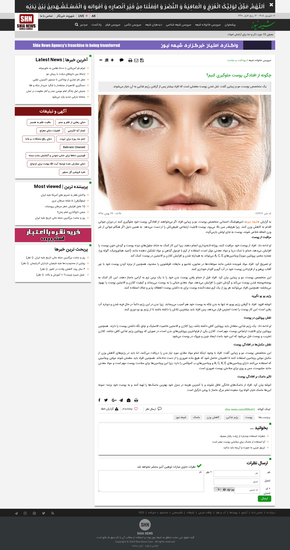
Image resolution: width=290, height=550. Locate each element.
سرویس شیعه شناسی (178, 24)
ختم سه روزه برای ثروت (72, 139)
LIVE (81, 16)
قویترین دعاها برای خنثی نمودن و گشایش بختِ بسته (57, 155)
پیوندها (234, 512)
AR (93, 16)
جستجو (164, 512)
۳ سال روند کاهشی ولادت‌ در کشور (62, 269)
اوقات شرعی (205, 512)
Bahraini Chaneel (74, 147)
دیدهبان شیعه (153, 24)
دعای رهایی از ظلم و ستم (72, 122)
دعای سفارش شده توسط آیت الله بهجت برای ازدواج (57, 164)
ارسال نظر (151, 409)
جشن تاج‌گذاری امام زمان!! (70, 212)
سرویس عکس (132, 24)
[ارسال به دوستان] (136, 60)
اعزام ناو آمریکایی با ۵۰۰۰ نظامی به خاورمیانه (62, 68)
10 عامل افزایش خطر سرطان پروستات (65, 206)
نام (269, 472)
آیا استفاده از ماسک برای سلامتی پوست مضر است (238, 442)
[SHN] (26, 22)
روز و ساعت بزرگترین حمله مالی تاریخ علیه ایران (60, 218)
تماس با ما (46, 16)
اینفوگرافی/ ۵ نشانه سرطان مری (68, 201)
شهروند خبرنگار (65, 16)
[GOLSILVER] (53, 235)
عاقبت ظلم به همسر (40, 122)
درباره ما (271, 512)
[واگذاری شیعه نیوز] (145, 44)
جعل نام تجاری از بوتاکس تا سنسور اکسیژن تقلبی (59, 80)
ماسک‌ (196, 417)
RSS (141, 512)
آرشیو (244, 512)
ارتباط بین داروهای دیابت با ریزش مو (65, 74)
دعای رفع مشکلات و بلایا (38, 139)
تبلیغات (190, 512)
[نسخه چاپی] (130, 60)
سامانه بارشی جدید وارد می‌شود (68, 97)
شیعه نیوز (252, 221)
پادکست (97, 24)
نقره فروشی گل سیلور (73, 172)
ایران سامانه (137, 546)
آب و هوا (221, 512)
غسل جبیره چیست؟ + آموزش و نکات (60, 275)
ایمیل (267, 481)
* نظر (209, 472)
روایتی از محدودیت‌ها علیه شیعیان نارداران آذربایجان (53, 263)
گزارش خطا (107, 409)
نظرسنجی (177, 512)
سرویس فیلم (113, 24)
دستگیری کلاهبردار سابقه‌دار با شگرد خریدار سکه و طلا (57, 85)
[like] (132, 409)
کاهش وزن (213, 417)
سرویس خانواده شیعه (208, 24)
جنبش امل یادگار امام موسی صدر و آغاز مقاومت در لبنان (55, 91)
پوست (248, 417)
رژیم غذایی (232, 417)
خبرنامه (152, 512)
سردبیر (84, 24)
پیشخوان (230, 24)
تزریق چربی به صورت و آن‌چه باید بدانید (244, 448)
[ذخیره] (142, 60)
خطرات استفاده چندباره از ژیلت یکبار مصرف (242, 436)
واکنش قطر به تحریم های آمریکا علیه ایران (63, 195)
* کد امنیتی (267, 491)
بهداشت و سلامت (236, 60)
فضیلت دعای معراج (50, 131)
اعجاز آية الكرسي (76, 131)
